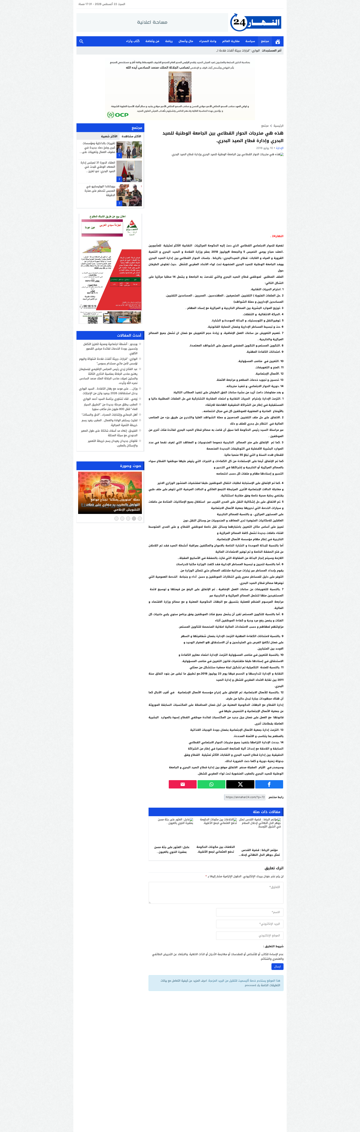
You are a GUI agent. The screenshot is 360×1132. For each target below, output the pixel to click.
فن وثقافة (152, 41)
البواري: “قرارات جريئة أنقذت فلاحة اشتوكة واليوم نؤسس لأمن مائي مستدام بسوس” (108, 361)
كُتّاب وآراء (133, 41)
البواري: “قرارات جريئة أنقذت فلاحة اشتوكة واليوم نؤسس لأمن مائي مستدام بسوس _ (209, 50)
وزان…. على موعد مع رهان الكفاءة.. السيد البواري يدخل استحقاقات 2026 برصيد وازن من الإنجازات (108, 391)
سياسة (250, 41)
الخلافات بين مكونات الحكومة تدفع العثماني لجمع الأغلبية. (215, 849)
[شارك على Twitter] (240, 784)
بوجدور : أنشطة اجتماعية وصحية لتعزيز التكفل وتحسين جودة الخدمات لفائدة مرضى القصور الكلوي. (110, 348)
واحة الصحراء (207, 41)
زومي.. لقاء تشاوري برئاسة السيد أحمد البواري (110, 398)
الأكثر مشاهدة (131, 136)
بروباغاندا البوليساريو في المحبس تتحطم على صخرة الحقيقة (100, 191)
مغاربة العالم (231, 41)
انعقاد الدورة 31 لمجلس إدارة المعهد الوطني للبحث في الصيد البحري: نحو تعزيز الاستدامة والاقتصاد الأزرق (98, 169)
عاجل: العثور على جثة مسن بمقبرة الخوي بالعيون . (171, 850)
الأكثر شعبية (109, 136)
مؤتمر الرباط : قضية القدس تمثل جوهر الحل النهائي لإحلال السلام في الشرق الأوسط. (259, 854)
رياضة (169, 41)
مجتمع (265, 41)
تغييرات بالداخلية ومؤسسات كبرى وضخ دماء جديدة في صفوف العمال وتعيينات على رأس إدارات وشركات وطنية (98, 150)
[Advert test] (110, 269)
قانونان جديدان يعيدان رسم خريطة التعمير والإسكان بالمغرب (113, 443)
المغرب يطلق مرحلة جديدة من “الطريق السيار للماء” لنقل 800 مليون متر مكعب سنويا (111, 407)
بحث (81, 41)
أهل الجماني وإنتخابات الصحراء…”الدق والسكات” (110, 414)
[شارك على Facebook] (269, 784)
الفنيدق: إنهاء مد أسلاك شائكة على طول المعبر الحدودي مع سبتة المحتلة (109, 433)
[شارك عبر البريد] (183, 784)
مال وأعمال (186, 41)
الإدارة (280, 148)
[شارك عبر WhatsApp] (211, 784)
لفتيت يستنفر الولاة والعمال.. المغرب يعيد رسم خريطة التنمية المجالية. (110, 422)
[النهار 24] (256, 22)
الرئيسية (277, 41)
